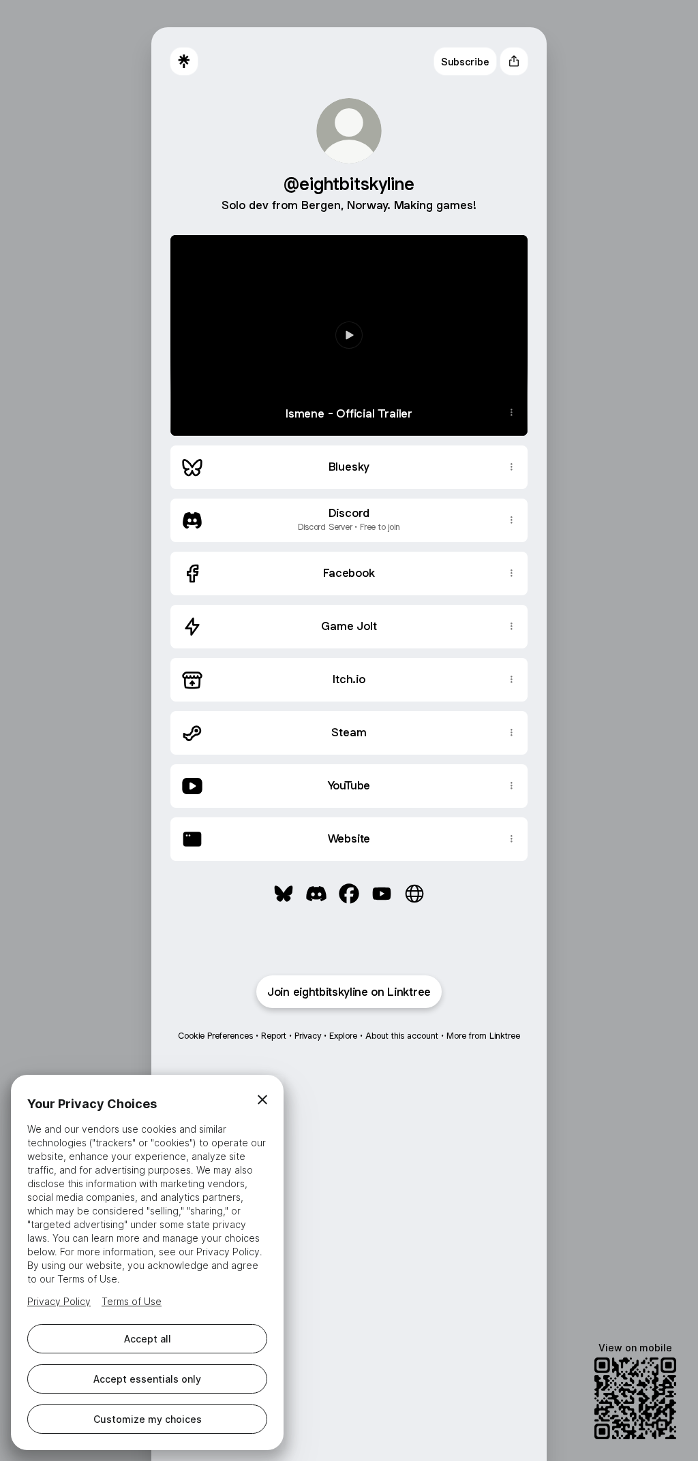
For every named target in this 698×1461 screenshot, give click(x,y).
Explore (343, 1035)
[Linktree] (184, 61)
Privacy (307, 1035)
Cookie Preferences (215, 1035)
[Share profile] (514, 61)
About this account (401, 1035)
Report (273, 1035)
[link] (283, 893)
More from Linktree (483, 1035)
